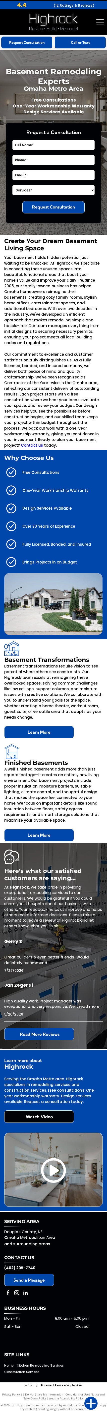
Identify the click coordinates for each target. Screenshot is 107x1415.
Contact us (32, 445)
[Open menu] (100, 22)
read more (89, 1006)
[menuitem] (10, 1365)
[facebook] (8, 1293)
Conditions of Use (77, 1394)
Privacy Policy (11, 1394)
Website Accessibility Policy (66, 1398)
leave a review (42, 920)
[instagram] (16, 1293)
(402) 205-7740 (19, 1267)
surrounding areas (31, 1244)
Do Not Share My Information (44, 1394)
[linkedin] (25, 1293)
